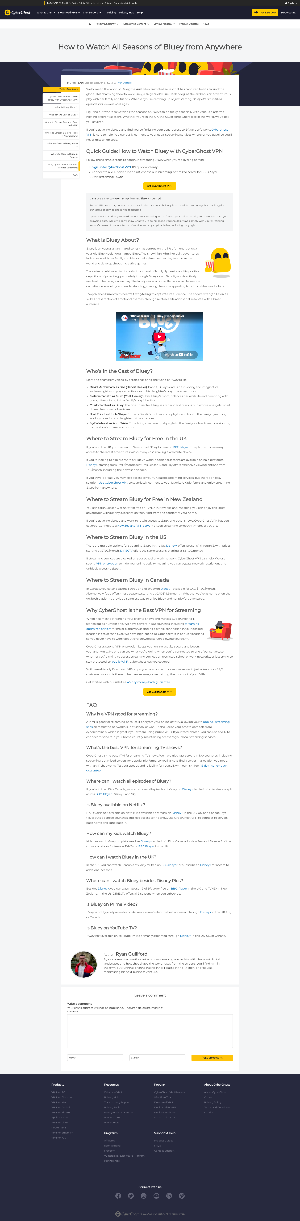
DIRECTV (126, 550)
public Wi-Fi (120, 661)
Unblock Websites (165, 1112)
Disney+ (91, 465)
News (206, 24)
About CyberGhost (215, 1092)
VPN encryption (107, 563)
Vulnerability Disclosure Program (124, 1155)
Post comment (212, 1057)
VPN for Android (61, 1107)
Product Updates (188, 24)
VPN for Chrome (61, 1097)
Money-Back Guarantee (118, 1112)
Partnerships (112, 1160)
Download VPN (67, 12)
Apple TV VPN (59, 1117)
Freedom (109, 1150)
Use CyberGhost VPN (113, 482)
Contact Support (164, 1150)
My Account (288, 12)
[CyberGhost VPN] (17, 13)
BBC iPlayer (181, 447)
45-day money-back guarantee (148, 682)
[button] (88, 23)
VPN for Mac (59, 1102)
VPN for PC (58, 1092)
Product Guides (163, 1140)
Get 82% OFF (268, 12)
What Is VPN (44, 12)
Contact (209, 1097)
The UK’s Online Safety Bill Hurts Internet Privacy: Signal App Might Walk (99, 3)
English (291, 3)
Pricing (111, 12)
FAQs (157, 1145)
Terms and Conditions (217, 1107)
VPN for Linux (59, 1122)
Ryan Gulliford (124, 82)
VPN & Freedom (163, 24)
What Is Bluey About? (66, 107)
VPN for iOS (58, 1137)
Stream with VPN (164, 1117)
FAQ (75, 175)
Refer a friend (112, 1145)
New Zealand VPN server (134, 525)
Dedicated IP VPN (165, 1107)
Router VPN (58, 1127)
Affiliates (109, 1140)
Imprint (208, 1112)
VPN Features (112, 1117)
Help (140, 12)
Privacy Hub (126, 12)
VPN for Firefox (60, 1112)
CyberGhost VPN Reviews (169, 1092)
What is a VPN (113, 1092)
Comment (72, 1011)
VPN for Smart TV (62, 1132)
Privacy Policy (212, 1102)
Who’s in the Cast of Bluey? (63, 114)
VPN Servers (90, 12)
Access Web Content (134, 24)
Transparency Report (116, 1102)
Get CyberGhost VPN (159, 186)
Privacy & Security (105, 24)
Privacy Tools (112, 1107)
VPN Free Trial (163, 1097)
